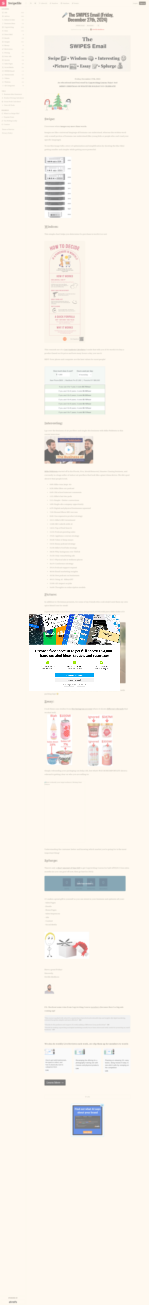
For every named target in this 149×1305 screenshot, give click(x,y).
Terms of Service (69, 686)
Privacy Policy (81, 686)
